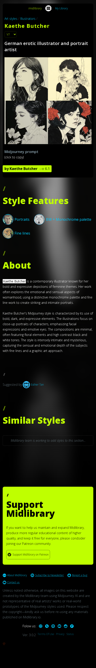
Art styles (10, 18)
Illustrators (27, 18)
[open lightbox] (48, 100)
